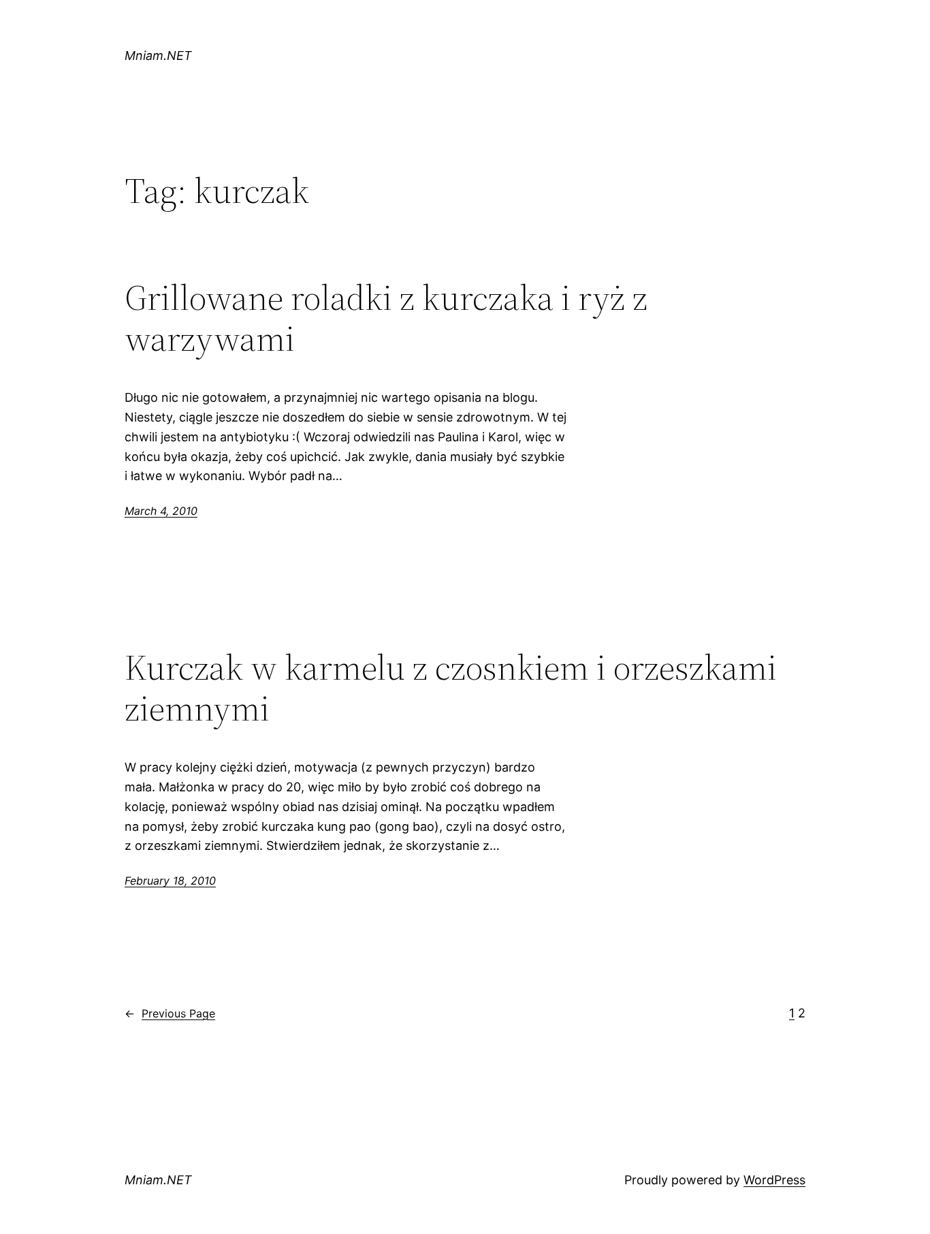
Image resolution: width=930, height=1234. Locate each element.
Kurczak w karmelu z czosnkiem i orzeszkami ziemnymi (451, 688)
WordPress (774, 1180)
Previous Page (170, 1013)
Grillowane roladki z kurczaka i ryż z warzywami (386, 318)
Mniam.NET (158, 55)
